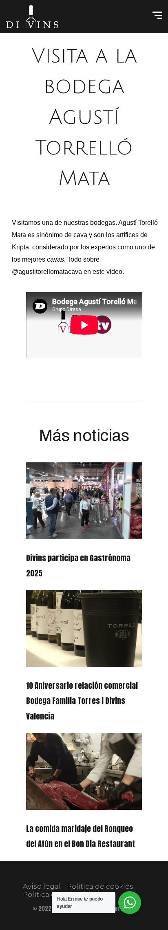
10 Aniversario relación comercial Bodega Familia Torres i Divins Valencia (82, 701)
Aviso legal (42, 886)
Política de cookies (100, 886)
